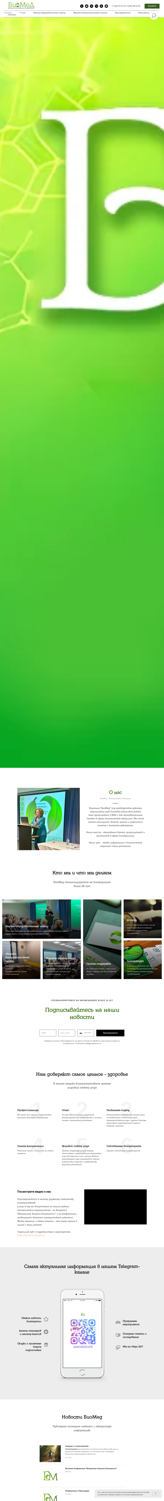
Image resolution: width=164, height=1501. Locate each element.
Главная (8, 13)
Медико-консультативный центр (17, 958)
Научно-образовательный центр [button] (49, 13)
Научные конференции (60, 958)
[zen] (106, 6)
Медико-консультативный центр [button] (90, 13)
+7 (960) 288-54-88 (133, 6)
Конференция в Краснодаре (77, 1491)
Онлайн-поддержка (98, 964)
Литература (135, 961)
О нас (22, 13)
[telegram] (91, 6)
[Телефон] (81, 6)
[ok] (101, 6)
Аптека (12, 15)
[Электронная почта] (86, 6)
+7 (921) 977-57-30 (119, 6)
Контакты (143, 13)
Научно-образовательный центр (27, 926)
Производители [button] (123, 13)
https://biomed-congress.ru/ (31, 1235)
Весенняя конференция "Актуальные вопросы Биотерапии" (91, 1469)
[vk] (96, 6)
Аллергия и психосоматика (76, 1446)
